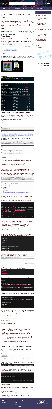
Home (4, 8)
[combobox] (26, 3)
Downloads (25, 8)
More (47, 8)
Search (39, 3)
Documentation (17, 8)
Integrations (31, 8)
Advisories (9, 8)
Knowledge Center (40, 8)
